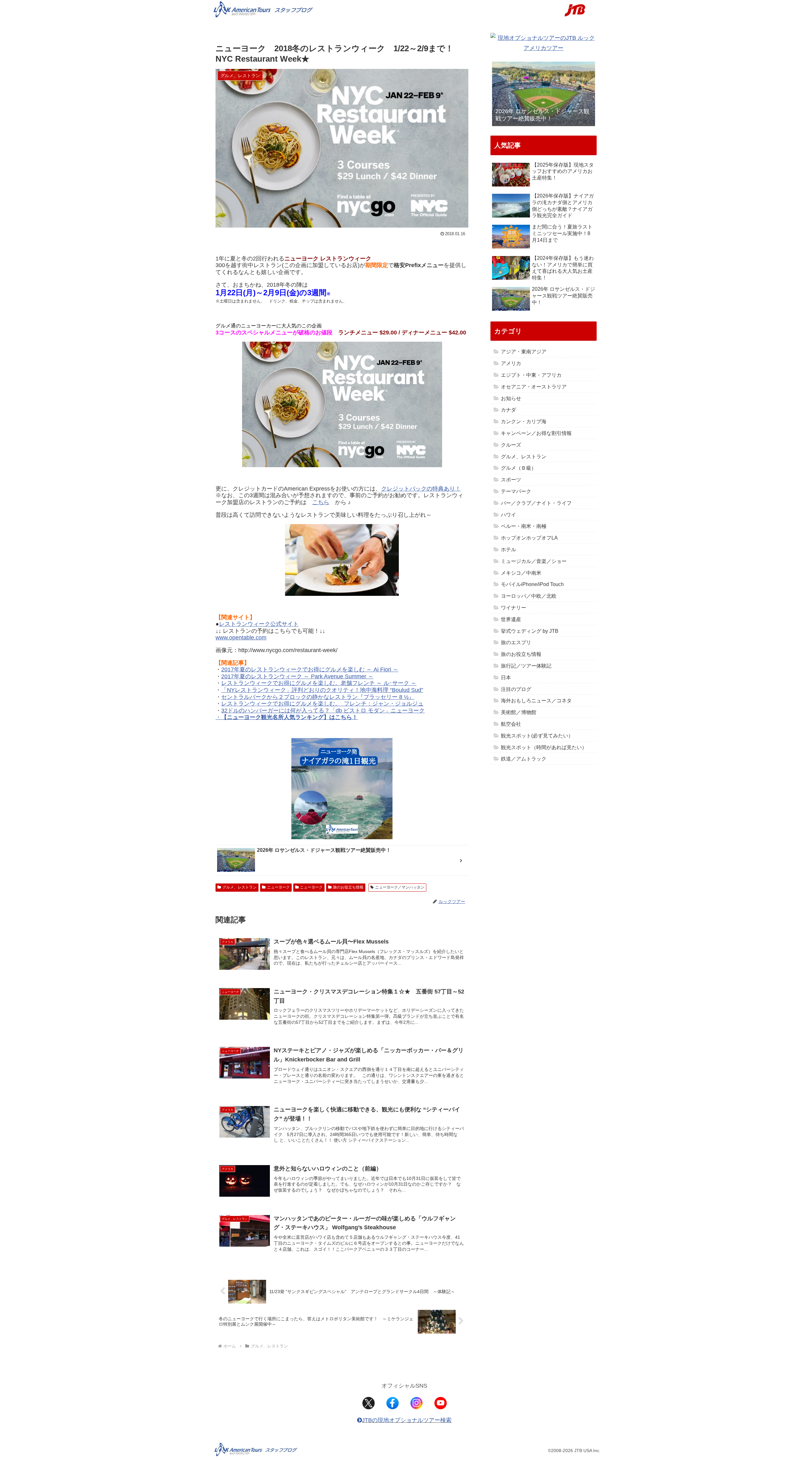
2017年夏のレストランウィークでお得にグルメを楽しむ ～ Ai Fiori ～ (309, 669)
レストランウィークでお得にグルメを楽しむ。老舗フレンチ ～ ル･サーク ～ (319, 683)
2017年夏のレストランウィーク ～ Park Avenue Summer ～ (297, 676)
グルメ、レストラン (239, 887)
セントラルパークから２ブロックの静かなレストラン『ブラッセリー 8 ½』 (317, 697)
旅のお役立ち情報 (348, 887)
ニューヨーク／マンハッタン (399, 887)
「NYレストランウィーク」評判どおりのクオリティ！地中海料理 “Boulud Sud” (322, 690)
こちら (320, 502)
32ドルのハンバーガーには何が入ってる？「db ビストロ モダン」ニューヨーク (323, 710)
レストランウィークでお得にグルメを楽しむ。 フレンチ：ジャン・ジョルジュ (322, 703)
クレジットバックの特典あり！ (421, 489)
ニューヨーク (278, 887)
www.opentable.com (241, 637)
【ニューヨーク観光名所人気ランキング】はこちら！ (289, 717)
